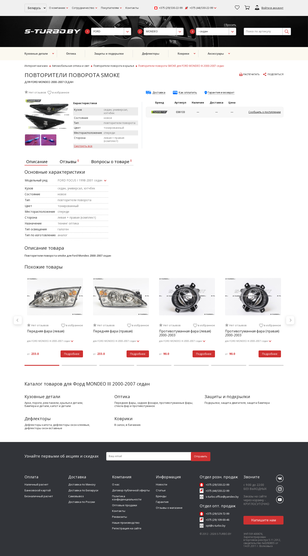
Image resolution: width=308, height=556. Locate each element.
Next (290, 320)
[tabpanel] (55, 320)
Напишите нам (263, 520)
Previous (18, 320)
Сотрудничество (83, 8)
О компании (57, 8)
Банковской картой (38, 490)
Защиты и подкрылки (227, 396)
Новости (161, 484)
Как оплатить (188, 92)
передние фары (125, 403)
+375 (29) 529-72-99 (217, 513)
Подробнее (71, 354)
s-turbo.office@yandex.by (222, 496)
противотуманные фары (175, 403)
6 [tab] (228, 365)
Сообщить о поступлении (264, 112)
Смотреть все (83, 146)
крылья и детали (71, 403)
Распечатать (251, 74)
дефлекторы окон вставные (43, 428)
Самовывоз (76, 496)
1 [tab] (42, 365)
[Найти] (286, 31)
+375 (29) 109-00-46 (217, 520)
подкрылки (212, 403)
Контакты (132, 8)
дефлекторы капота (38, 425)
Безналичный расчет (39, 496)
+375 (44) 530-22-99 (201, 8)
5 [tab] (191, 365)
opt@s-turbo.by (215, 525)
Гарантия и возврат (221, 92)
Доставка (159, 92)
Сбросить (230, 25)
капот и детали (60, 406)
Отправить (200, 456)
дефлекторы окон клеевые (71, 425)
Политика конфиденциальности (126, 497)
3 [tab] (116, 365)
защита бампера (258, 403)
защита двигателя (233, 403)
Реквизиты (119, 517)
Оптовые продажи (124, 505)
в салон (119, 425)
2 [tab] (79, 365)
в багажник (133, 425)
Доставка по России (81, 502)
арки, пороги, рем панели (42, 403)
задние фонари (147, 403)
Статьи (161, 490)
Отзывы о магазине (169, 508)
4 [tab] (154, 365)
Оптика (122, 396)
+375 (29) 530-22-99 (170, 8)
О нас (115, 484)
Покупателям (110, 8)
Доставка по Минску (82, 484)
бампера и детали (37, 406)
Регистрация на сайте (126, 528)
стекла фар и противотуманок (134, 406)
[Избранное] (237, 7)
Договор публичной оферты (131, 490)
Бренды (161, 496)
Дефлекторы (38, 418)
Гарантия (162, 502)
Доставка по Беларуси (83, 490)
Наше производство (126, 523)
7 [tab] (266, 365)
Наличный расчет (36, 484)
